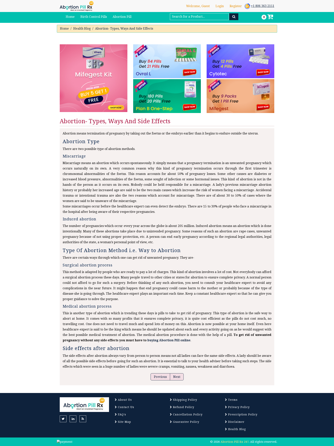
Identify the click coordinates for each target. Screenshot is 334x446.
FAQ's (121, 414)
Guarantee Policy (185, 421)
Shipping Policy (184, 399)
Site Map (124, 421)
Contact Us (125, 407)
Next (176, 377)
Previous (160, 377)
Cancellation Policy (187, 414)
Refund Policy (183, 407)
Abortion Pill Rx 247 (235, 441)
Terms (232, 399)
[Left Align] (233, 16)
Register (236, 6)
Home (64, 28)
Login (220, 6)
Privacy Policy (238, 407)
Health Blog (82, 28)
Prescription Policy (242, 414)
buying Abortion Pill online (168, 340)
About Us (124, 399)
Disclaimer (236, 421)
